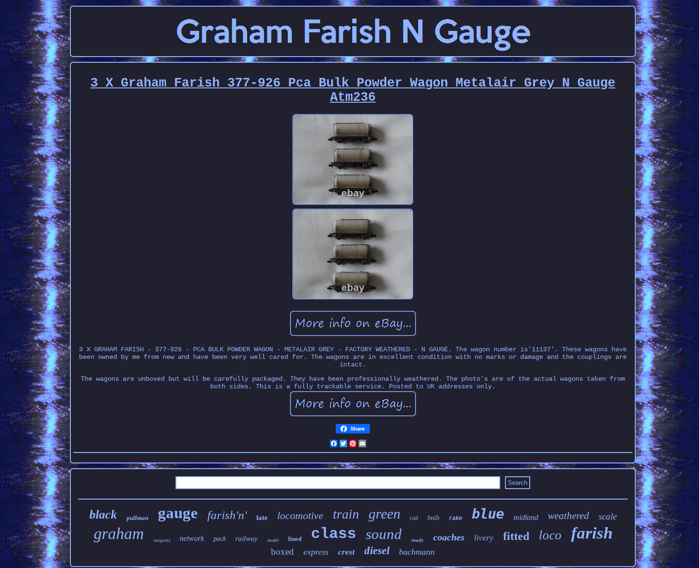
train (346, 514)
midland (526, 517)
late (262, 517)
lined (294, 538)
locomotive (300, 515)
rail (414, 518)
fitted (516, 536)
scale (608, 516)
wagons (162, 540)
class (333, 534)
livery (484, 537)
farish (591, 533)
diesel (376, 551)
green (384, 513)
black (103, 514)
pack (220, 538)
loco (550, 535)
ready (417, 540)
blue (488, 514)
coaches (449, 537)
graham (119, 533)
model (273, 540)
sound (384, 534)
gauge (178, 512)
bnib (433, 517)
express (316, 552)
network (192, 538)
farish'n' (227, 515)
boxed (282, 552)
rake (455, 518)
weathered (568, 515)
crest (346, 552)
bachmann (417, 552)
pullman (137, 517)
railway (246, 538)
